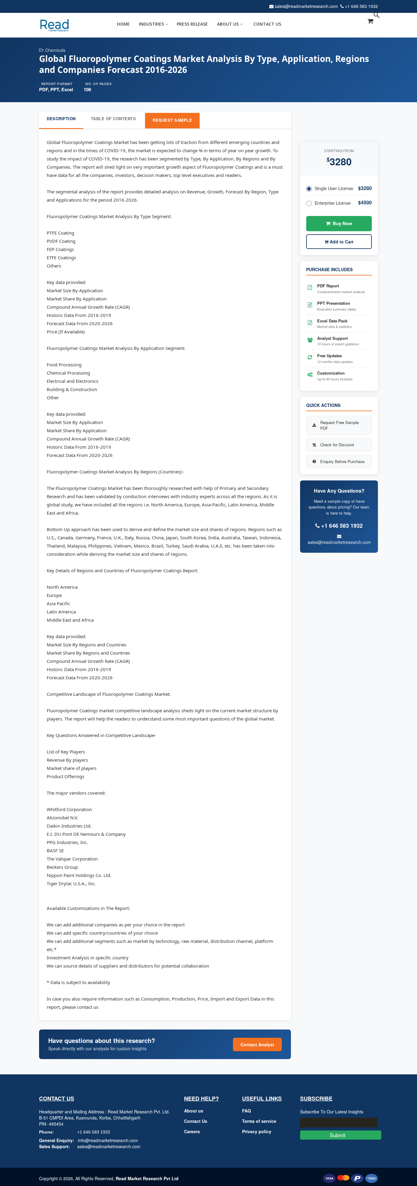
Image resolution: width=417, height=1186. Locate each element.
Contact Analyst (257, 1044)
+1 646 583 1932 (361, 6)
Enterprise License (333, 203)
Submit (341, 1135)
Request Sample (172, 120)
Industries (151, 24)
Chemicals (55, 50)
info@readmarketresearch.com (108, 1140)
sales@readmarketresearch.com (306, 6)
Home (123, 24)
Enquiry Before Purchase (342, 461)
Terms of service (259, 1121)
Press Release (192, 24)
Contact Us (267, 24)
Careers (192, 1131)
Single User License (334, 188)
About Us (228, 24)
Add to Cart (341, 242)
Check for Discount (337, 444)
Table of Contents (113, 118)
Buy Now (342, 223)
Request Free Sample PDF (339, 425)
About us (193, 1111)
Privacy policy (256, 1131)
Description (61, 118)
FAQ (246, 1111)
